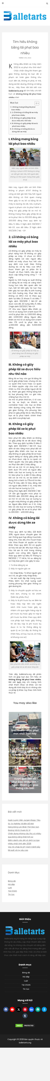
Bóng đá (12, 881)
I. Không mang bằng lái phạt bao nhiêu (23, 108)
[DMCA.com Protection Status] (25, 1026)
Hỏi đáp (11, 884)
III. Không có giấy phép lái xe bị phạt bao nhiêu (25, 124)
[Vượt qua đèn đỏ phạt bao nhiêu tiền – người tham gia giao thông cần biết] (25, 780)
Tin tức (11, 894)
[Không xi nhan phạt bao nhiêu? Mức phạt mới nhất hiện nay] (25, 725)
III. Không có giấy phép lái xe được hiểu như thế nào (24, 119)
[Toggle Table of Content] (36, 103)
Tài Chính (12, 891)
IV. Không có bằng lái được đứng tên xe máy (23, 130)
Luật (10, 887)
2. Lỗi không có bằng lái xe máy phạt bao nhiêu (25, 113)
